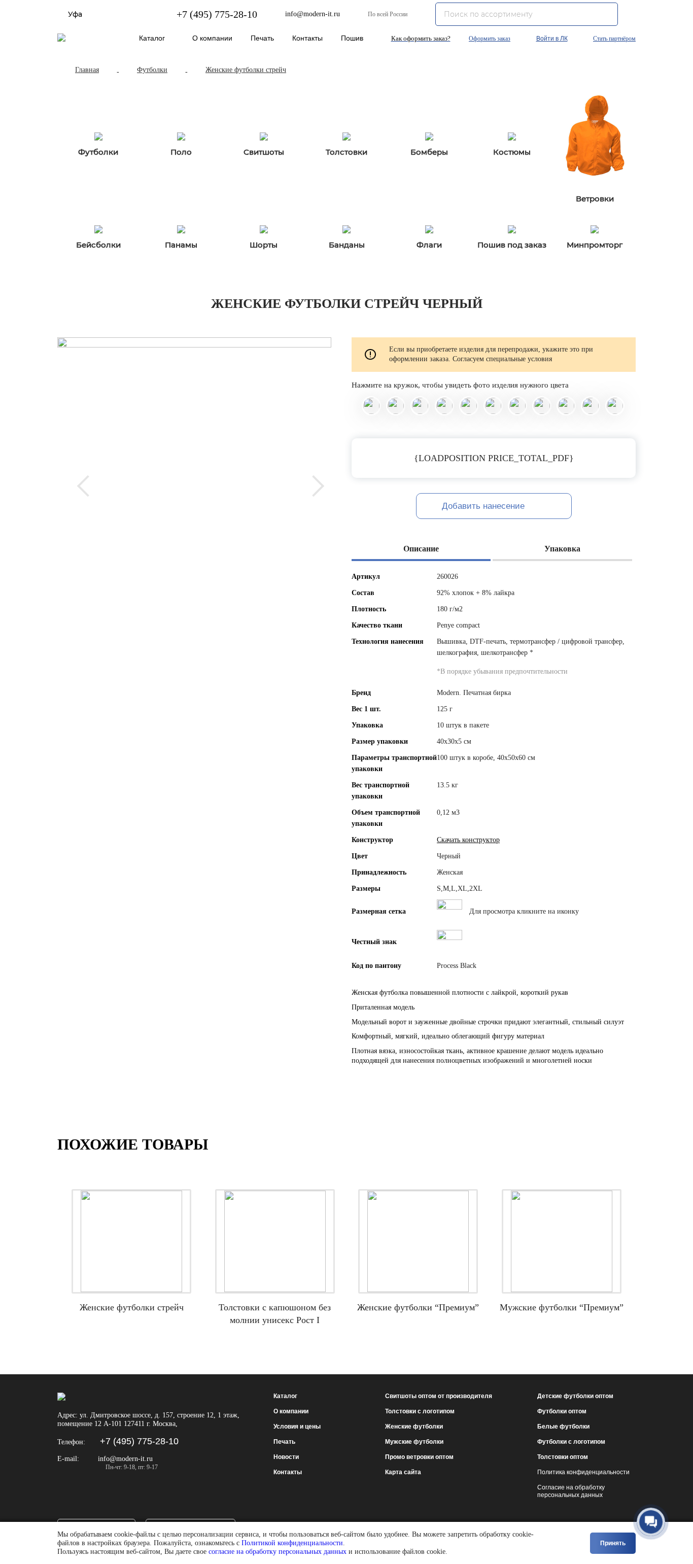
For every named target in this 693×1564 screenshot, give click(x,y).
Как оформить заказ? (421, 38)
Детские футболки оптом (575, 1396)
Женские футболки (414, 1426)
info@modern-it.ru (312, 14)
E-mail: (68, 1459)
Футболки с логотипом (571, 1441)
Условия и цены (297, 1426)
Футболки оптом (561, 1411)
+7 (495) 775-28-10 (217, 14)
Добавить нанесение (484, 506)
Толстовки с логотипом (420, 1411)
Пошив (352, 38)
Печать (262, 38)
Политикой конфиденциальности (292, 1543)
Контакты (307, 38)
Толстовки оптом (562, 1457)
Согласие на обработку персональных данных (571, 1491)
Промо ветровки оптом (419, 1457)
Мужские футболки (414, 1441)
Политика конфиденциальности (583, 1472)
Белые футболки (563, 1426)
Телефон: (71, 1442)
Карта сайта (403, 1472)
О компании (212, 38)
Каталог (152, 38)
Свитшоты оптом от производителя (438, 1396)
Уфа (75, 14)
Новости (286, 1457)
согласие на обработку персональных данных (277, 1551)
